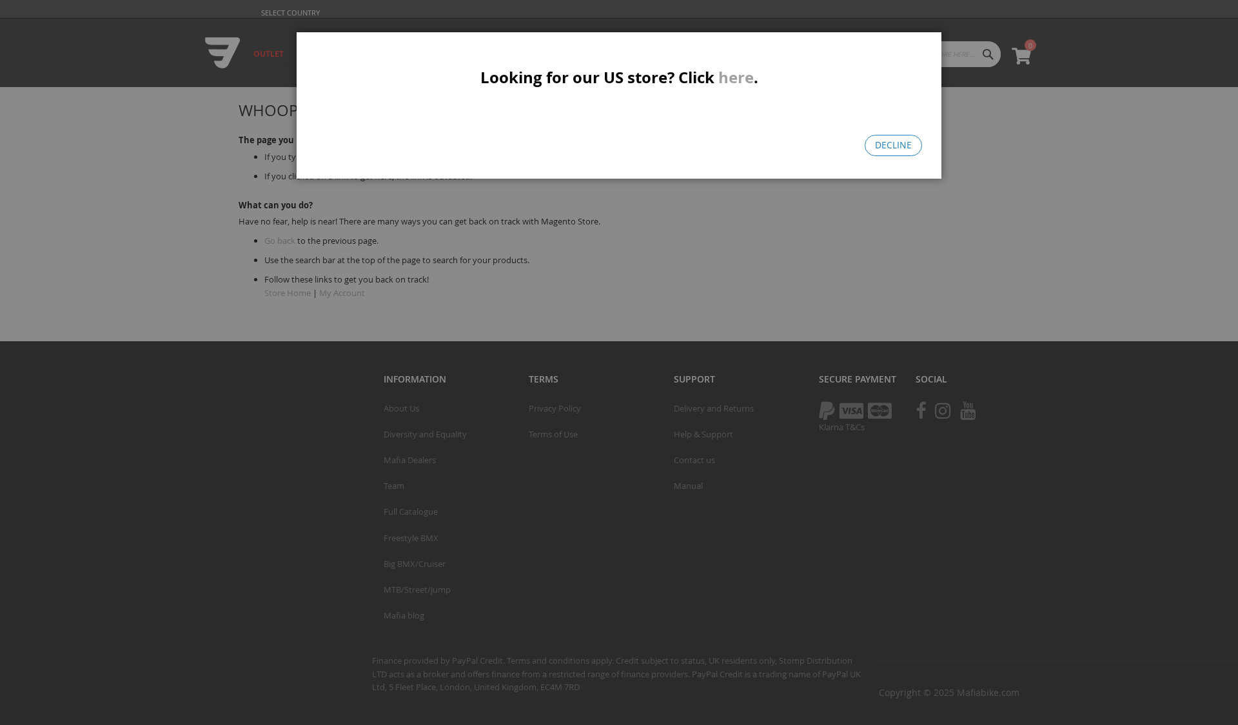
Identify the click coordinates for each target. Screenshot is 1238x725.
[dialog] (619, 362)
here (736, 77)
